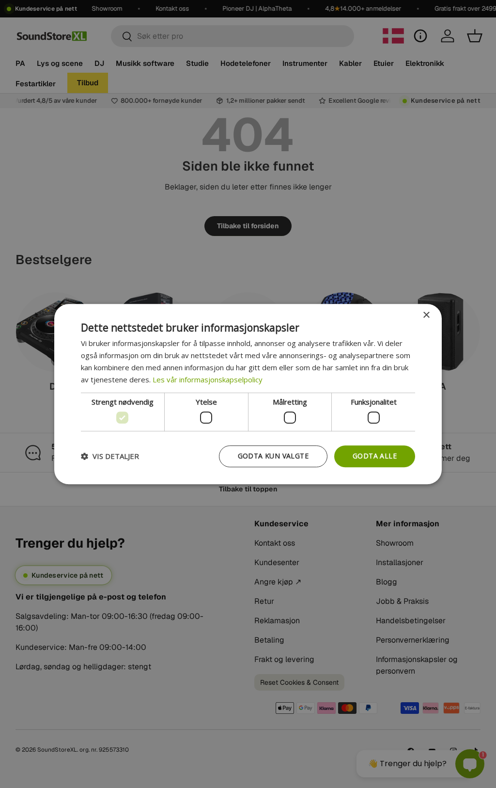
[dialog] (248, 394)
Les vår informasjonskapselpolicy (208, 379)
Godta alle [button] (375, 455)
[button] (110, 456)
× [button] (426, 315)
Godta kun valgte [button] (273, 455)
